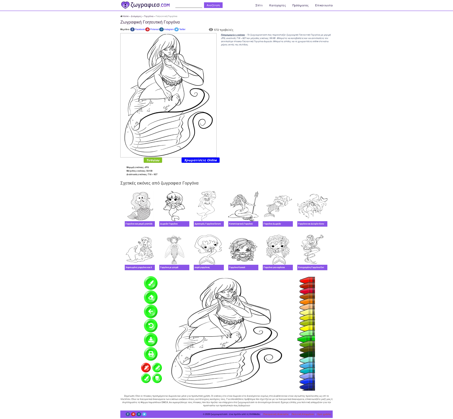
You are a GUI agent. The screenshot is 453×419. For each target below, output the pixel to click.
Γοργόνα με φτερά (169, 267)
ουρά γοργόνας (202, 267)
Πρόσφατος (301, 5)
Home (126, 16)
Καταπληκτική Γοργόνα (241, 224)
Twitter (182, 29)
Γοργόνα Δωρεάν (272, 224)
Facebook (140, 29)
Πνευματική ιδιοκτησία (275, 414)
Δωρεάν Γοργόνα (168, 224)
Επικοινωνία (324, 5)
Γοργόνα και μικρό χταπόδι (139, 224)
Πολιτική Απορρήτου (303, 414)
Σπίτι (259, 5)
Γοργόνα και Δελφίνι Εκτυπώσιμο (315, 224)
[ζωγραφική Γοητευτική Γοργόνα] (168, 94)
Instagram (169, 29)
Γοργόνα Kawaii (237, 267)
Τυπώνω (152, 160)
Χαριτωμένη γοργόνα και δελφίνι (142, 267)
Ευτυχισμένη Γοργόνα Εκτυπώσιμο (315, 267)
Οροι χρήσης (324, 414)
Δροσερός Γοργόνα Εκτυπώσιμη (211, 224)
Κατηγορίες (277, 5)
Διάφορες (136, 16)
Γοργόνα (148, 16)
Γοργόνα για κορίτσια (274, 267)
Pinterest (154, 29)
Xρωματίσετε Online (200, 160)
